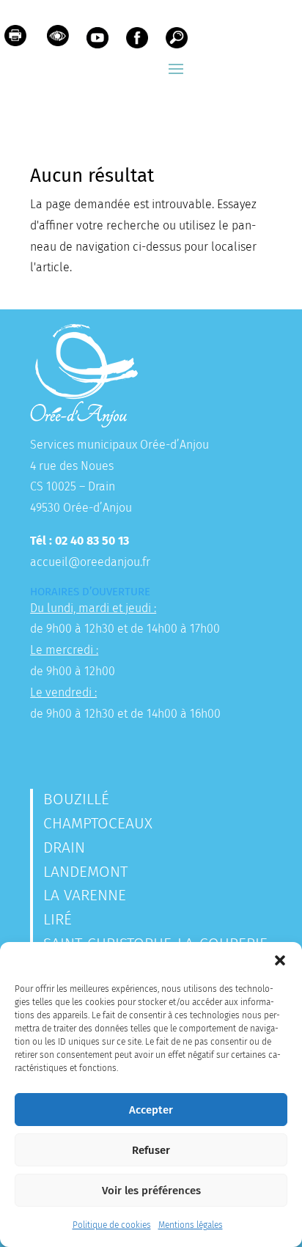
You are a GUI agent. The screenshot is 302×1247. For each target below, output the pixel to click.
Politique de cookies (112, 1225)
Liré (57, 919)
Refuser (151, 1150)
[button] (280, 960)
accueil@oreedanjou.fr (90, 562)
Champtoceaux (97, 823)
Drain (64, 847)
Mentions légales (190, 1225)
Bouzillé (76, 799)
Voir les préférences (151, 1190)
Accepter (151, 1110)
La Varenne (84, 895)
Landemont (85, 871)
